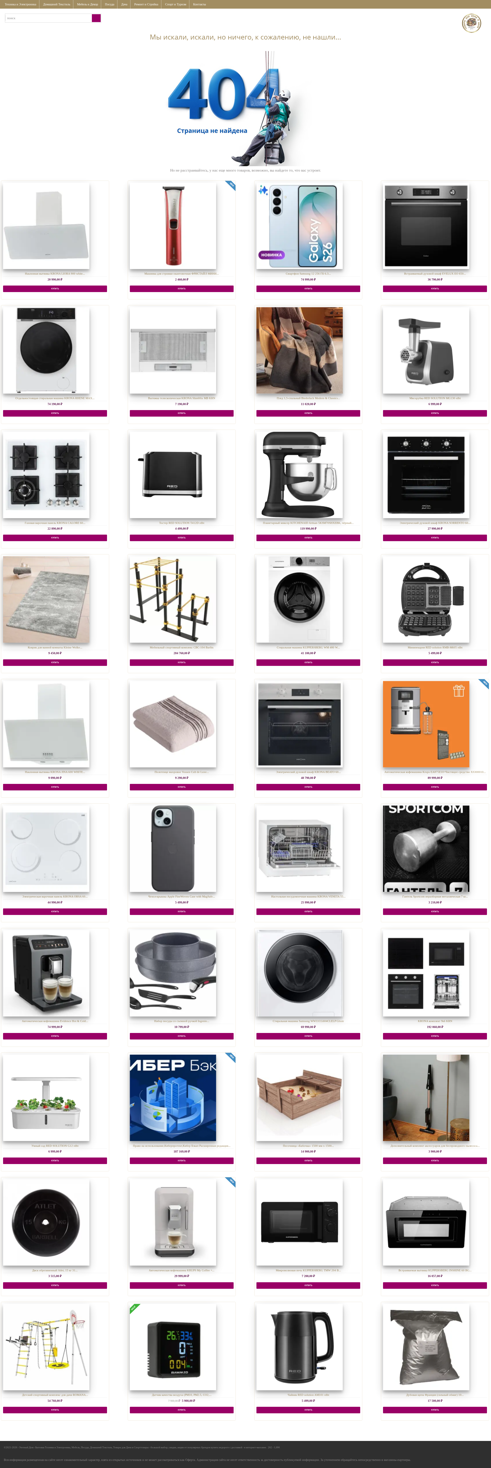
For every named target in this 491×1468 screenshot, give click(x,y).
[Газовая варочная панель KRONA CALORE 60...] (46, 475)
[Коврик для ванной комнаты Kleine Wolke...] (46, 599)
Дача (124, 4)
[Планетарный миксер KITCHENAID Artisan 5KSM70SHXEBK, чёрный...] (299, 475)
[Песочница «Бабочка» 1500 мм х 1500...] (299, 1098)
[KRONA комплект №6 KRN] (426, 973)
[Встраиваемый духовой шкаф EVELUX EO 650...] (426, 226)
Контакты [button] (199, 4)
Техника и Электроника (20, 4)
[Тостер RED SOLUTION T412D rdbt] (173, 475)
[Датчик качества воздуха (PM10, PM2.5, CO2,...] (173, 1347)
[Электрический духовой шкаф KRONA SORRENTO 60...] (426, 475)
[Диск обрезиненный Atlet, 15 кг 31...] (46, 1222)
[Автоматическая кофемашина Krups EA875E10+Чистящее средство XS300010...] (426, 724)
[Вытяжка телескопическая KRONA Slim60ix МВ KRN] (173, 350)
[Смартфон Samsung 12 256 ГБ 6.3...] (299, 226)
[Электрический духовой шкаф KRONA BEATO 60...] (299, 724)
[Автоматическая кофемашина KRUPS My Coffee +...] (173, 1222)
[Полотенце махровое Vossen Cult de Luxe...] (173, 724)
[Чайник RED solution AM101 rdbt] (299, 1347)
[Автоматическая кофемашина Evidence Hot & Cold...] (46, 973)
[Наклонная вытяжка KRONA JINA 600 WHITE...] (46, 724)
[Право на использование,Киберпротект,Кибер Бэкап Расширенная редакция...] (173, 1098)
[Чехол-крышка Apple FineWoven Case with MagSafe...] (173, 849)
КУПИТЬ (55, 289)
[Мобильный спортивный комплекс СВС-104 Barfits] (173, 599)
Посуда (109, 4)
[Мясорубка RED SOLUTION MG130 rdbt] (426, 350)
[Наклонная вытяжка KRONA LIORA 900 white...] (46, 226)
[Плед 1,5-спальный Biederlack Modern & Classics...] (299, 350)
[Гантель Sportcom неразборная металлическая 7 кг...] (426, 849)
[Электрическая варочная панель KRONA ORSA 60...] (46, 849)
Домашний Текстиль (56, 4)
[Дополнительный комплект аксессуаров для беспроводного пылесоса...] (426, 1098)
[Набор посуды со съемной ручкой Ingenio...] (173, 973)
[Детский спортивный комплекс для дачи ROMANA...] (46, 1347)
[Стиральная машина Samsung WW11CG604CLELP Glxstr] (299, 973)
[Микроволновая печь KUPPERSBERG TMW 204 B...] (299, 1222)
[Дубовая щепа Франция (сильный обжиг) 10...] (426, 1347)
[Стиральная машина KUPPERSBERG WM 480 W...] (299, 599)
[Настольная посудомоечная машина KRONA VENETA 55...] (299, 849)
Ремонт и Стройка (146, 4)
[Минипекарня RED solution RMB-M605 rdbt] (426, 599)
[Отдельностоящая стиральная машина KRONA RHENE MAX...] (46, 350)
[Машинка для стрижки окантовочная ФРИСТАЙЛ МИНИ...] (173, 226)
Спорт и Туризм (175, 4)
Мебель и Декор (87, 4)
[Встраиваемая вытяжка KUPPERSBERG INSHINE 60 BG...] (426, 1222)
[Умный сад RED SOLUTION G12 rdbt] (46, 1098)
